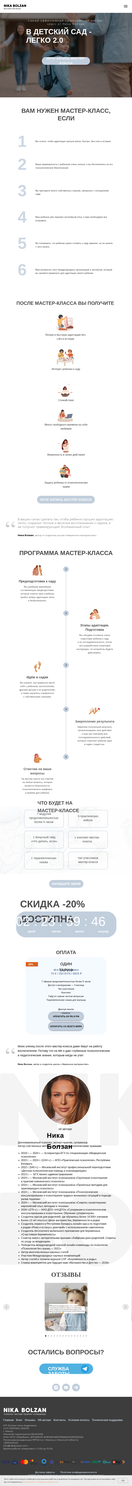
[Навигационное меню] (125, 6)
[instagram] (56, 1387)
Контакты (59, 1420)
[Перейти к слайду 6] (60, 1336)
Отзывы (30, 1420)
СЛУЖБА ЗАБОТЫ (58, 1371)
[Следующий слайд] (125, 1307)
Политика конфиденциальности (78, 1472)
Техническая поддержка (107, 1420)
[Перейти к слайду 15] (86, 1336)
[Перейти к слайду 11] (74, 1336)
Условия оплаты (79, 1420)
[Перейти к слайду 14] (83, 1336)
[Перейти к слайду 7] (63, 1336)
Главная (8, 1420)
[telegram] (76, 1387)
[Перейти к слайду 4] (54, 1336)
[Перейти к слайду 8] (66, 1336)
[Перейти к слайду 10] (71, 1336)
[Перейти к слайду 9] (69, 1336)
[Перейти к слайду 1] (45, 1336)
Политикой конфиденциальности (41, 1482)
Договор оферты (45, 1472)
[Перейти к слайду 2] (48, 1336)
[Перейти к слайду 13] (80, 1336)
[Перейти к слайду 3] (51, 1336)
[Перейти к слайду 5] (57, 1336)
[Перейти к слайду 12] (77, 1336)
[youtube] (66, 1387)
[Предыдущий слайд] (6, 1307)
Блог (19, 1420)
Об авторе (44, 1420)
